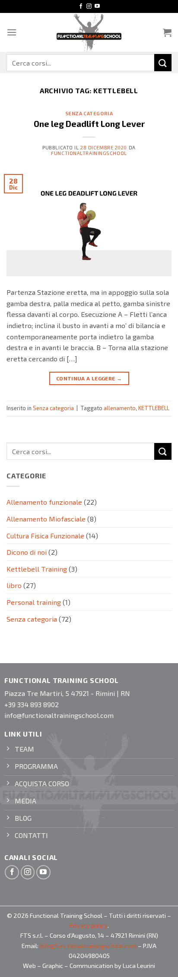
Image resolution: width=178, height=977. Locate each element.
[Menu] (11, 32)
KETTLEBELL (153, 408)
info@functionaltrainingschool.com (88, 945)
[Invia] (163, 62)
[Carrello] (167, 32)
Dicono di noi (26, 552)
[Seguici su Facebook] (80, 6)
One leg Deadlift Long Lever (89, 124)
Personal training (33, 602)
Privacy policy (89, 925)
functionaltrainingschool (89, 153)
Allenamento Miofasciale (46, 519)
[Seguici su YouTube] (97, 6)
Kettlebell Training (36, 569)
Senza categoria (89, 113)
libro (14, 585)
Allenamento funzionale (44, 502)
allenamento (120, 408)
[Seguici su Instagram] (89, 6)
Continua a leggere (89, 378)
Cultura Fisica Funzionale (45, 535)
